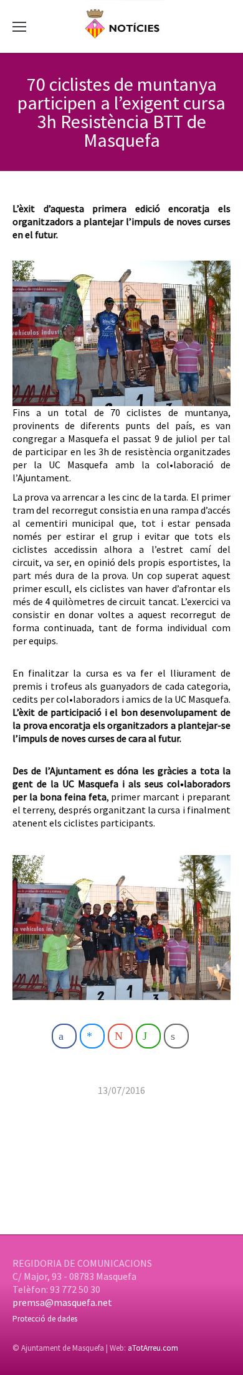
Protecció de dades (44, 1318)
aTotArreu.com (153, 1348)
